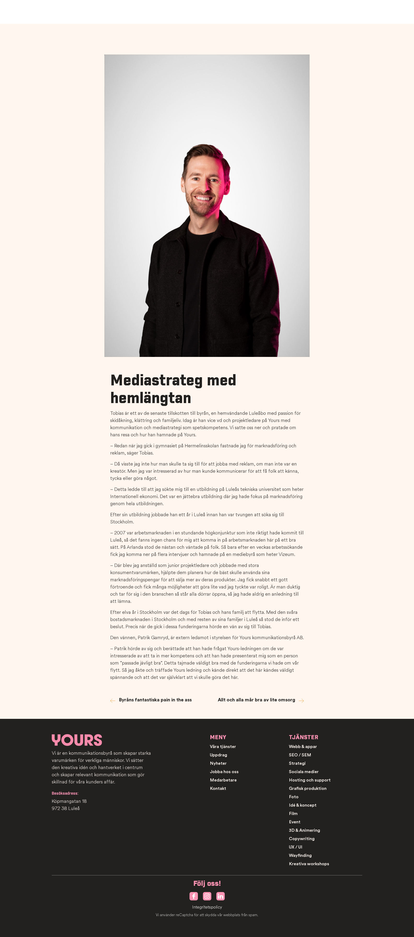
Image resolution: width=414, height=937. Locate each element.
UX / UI (295, 847)
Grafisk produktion (308, 788)
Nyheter (218, 763)
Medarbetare (223, 780)
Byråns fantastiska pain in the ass (155, 700)
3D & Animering (304, 830)
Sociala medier (304, 772)
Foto (294, 797)
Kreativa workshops (309, 864)
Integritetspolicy (207, 907)
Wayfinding (300, 855)
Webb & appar (303, 746)
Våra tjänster (223, 746)
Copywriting (302, 839)
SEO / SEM (300, 755)
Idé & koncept (302, 805)
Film (293, 813)
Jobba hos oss (224, 772)
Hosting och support (310, 780)
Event (294, 822)
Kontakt (218, 788)
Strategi (297, 763)
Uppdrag (218, 755)
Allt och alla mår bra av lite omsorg (256, 700)
